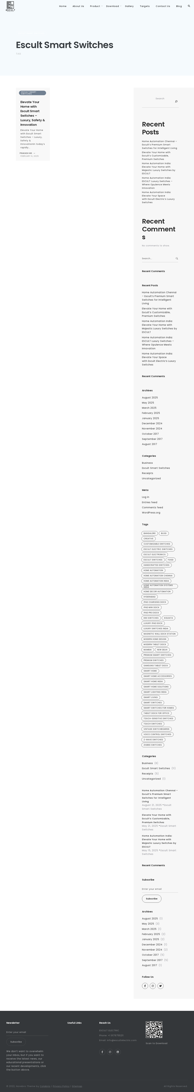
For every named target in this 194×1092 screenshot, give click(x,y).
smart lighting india (155, 692)
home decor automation (157, 591)
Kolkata (168, 618)
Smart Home (150, 671)
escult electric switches (158, 549)
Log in (145, 497)
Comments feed (152, 507)
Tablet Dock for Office (156, 713)
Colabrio (45, 1086)
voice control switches (157, 734)
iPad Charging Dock (155, 602)
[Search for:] (160, 258)
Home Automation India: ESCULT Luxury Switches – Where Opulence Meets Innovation (158, 343)
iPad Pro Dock (151, 612)
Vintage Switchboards (156, 729)
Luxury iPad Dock (153, 623)
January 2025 (150, 418)
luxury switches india (156, 628)
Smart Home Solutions (156, 686)
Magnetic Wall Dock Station (160, 634)
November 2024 (152, 428)
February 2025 (151, 413)
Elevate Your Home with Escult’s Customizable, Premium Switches (156, 156)
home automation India (156, 581)
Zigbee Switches (153, 745)
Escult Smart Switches (31, 33)
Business (147, 462)
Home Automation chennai (158, 575)
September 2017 (152, 439)
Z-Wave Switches (153, 739)
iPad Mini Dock (151, 607)
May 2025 (148, 402)
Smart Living (151, 697)
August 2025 (150, 397)
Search (160, 98)
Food (170, 559)
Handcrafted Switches (156, 565)
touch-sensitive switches (158, 718)
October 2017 (150, 433)
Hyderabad (150, 596)
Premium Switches (154, 660)
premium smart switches (157, 655)
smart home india (153, 681)
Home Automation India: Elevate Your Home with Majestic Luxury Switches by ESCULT (159, 327)
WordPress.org (151, 512)
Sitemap (77, 1086)
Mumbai (148, 649)
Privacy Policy (61, 1086)
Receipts (147, 473)
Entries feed (149, 502)
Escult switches (153, 559)
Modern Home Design (155, 639)
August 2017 (149, 444)
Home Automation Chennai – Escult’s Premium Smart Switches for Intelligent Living (159, 145)
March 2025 (149, 407)
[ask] (176, 102)
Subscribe (151, 898)
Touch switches (153, 723)
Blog (164, 533)
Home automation (153, 570)
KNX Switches (151, 618)
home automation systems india (158, 586)
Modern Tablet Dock (155, 644)
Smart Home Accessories (158, 676)
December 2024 (152, 423)
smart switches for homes (159, 708)
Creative (148, 538)
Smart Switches (153, 702)
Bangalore (150, 533)
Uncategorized (151, 478)
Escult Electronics (155, 554)
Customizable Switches (157, 544)
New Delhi (162, 649)
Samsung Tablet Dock (156, 665)
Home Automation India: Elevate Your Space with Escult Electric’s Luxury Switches (159, 359)
